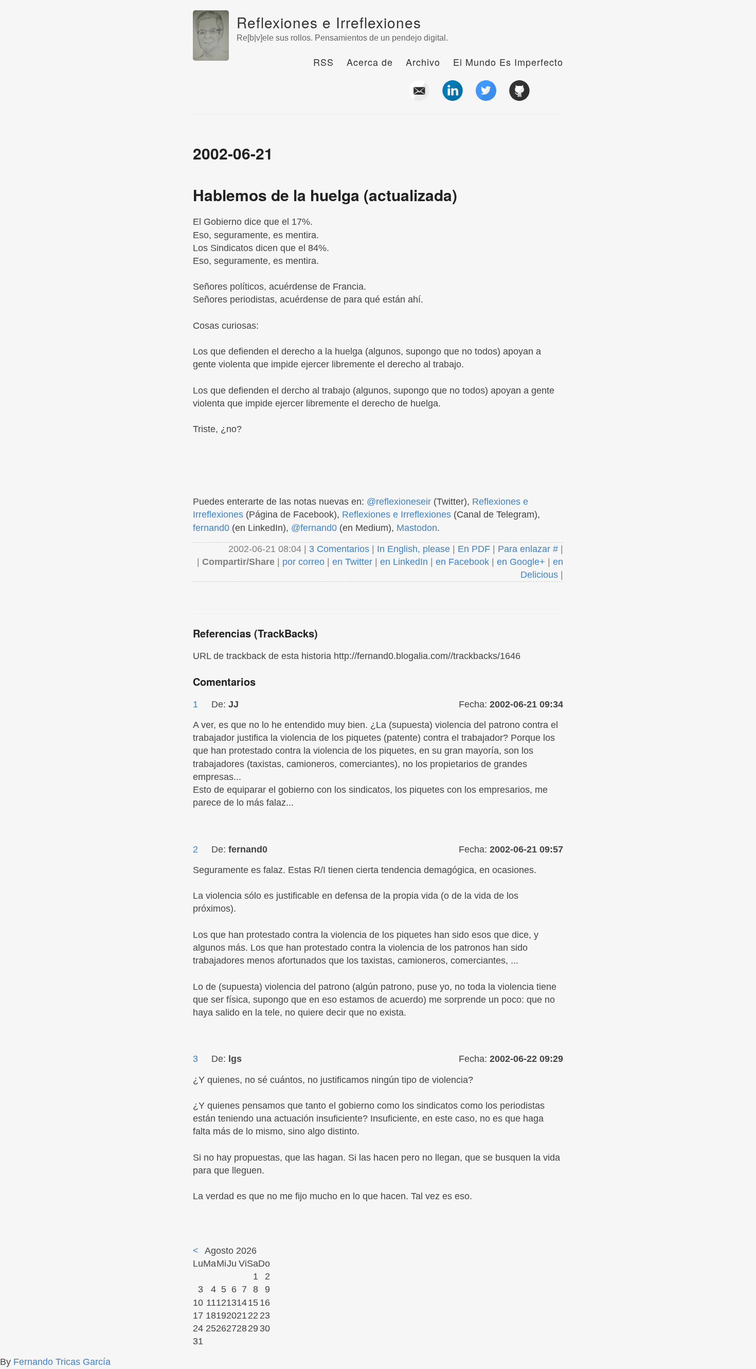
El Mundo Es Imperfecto (508, 61)
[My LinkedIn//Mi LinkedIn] (452, 96)
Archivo (423, 61)
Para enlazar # (528, 549)
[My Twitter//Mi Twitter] (486, 96)
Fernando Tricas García (62, 1362)
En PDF (474, 549)
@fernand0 (314, 528)
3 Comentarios (340, 549)
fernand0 (211, 528)
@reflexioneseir (399, 501)
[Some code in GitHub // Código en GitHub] (519, 96)
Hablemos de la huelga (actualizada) (325, 195)
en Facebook (461, 562)
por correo (302, 562)
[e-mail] (419, 96)
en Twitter (352, 562)
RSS (323, 61)
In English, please (413, 549)
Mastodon (417, 528)
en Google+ (521, 562)
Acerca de (370, 61)
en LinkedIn (404, 562)
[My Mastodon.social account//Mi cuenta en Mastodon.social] (553, 96)
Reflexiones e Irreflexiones (329, 22)
